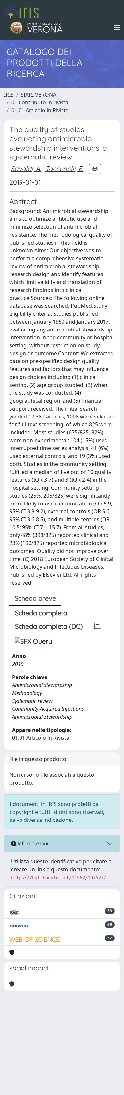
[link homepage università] (36, 28)
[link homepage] (24, 12)
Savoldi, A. (26, 168)
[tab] (97, 626)
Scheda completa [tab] (41, 613)
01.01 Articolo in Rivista (40, 110)
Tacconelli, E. (64, 168)
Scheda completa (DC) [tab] (49, 626)
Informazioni (32, 843)
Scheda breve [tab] (35, 598)
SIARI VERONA (38, 94)
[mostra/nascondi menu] (117, 27)
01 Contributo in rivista (39, 102)
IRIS (9, 94)
